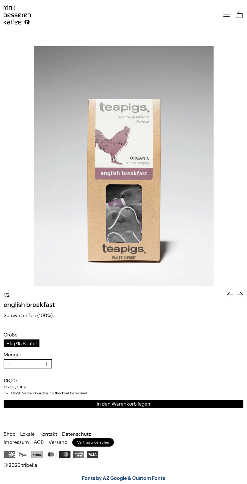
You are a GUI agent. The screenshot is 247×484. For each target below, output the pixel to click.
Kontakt (48, 434)
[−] (9, 363)
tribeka (29, 465)
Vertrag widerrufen (93, 442)
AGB (39, 442)
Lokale (27, 434)
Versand (29, 393)
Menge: (12, 354)
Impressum (16, 442)
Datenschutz (76, 434)
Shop (9, 434)
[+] (47, 363)
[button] (230, 294)
